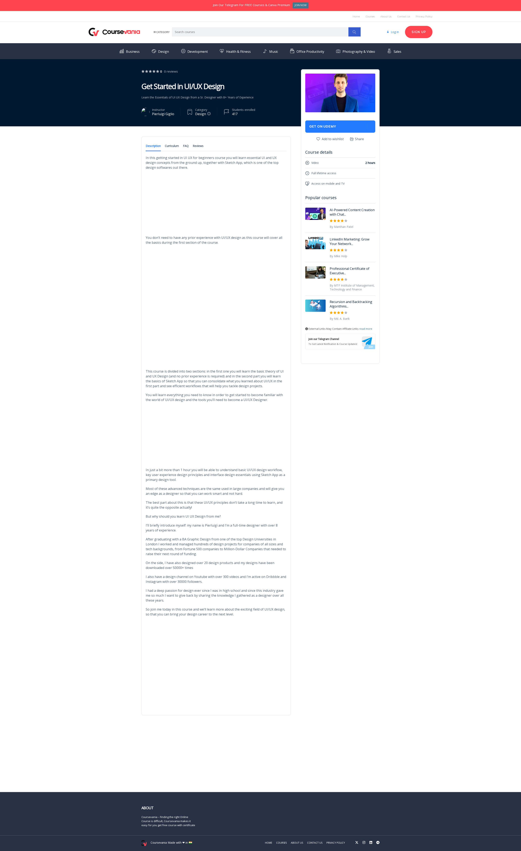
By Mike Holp (338, 256)
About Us (385, 16)
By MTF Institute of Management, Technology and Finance (352, 287)
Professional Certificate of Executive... (349, 270)
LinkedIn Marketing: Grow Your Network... (349, 241)
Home (356, 16)
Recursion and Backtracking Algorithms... (351, 304)
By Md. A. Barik (340, 319)
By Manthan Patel (341, 227)
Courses (370, 16)
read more (365, 329)
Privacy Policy (424, 16)
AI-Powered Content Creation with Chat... (352, 212)
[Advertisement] (216, 202)
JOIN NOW (300, 5)
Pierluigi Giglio (163, 114)
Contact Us (403, 16)
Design (200, 114)
